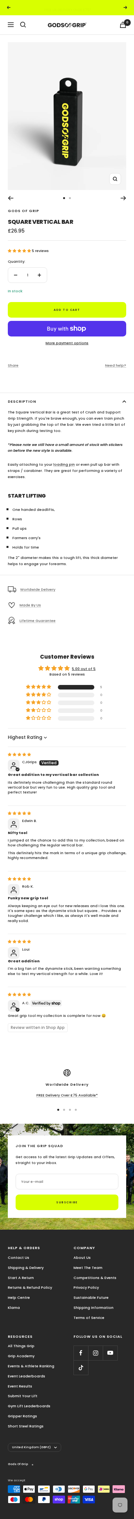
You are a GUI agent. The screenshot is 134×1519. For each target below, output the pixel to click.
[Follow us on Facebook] (81, 1353)
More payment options (67, 343)
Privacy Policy (86, 1287)
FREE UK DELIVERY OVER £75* (67, 7)
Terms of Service (89, 1317)
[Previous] (10, 198)
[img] (19, 754)
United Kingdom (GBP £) (31, 1447)
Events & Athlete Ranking (31, 1366)
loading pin (64, 464)
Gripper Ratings (22, 1416)
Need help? (115, 365)
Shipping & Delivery (26, 1267)
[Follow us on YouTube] (110, 1353)
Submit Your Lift (22, 1396)
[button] (20, 250)
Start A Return (21, 1277)
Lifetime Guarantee (38, 620)
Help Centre (19, 1297)
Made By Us (30, 605)
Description (22, 401)
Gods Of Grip (23, 210)
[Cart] (123, 25)
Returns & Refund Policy (30, 1287)
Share (13, 365)
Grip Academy (21, 1356)
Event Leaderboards (26, 1376)
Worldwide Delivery (37, 589)
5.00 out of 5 (84, 668)
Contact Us (18, 1257)
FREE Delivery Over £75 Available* (67, 1095)
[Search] (23, 25)
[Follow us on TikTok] (81, 1367)
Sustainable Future (91, 1297)
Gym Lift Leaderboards (29, 1406)
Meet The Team (88, 1267)
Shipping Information (94, 1307)
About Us (82, 1257)
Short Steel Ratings (26, 1426)
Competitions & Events (95, 1277)
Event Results (20, 1386)
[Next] (123, 198)
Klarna (14, 1307)
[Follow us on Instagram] (95, 1353)
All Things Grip (21, 1345)
